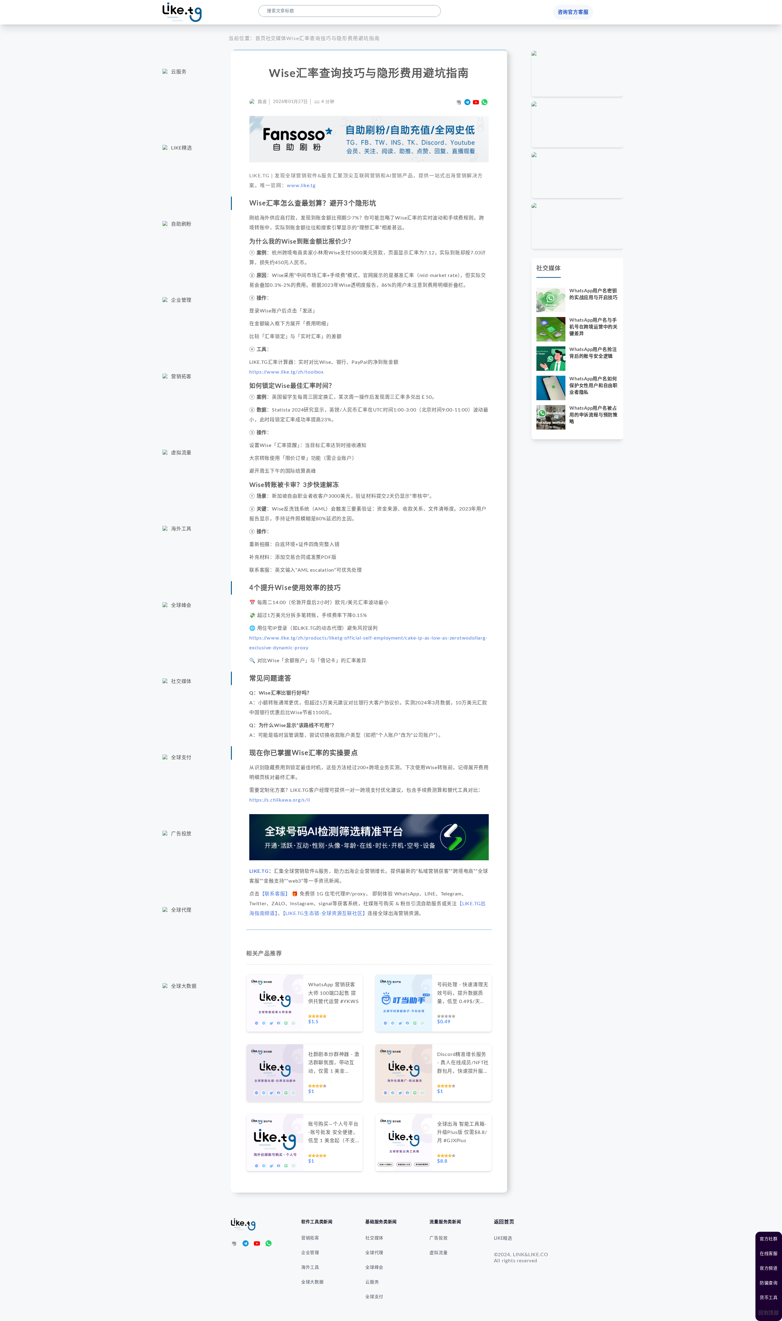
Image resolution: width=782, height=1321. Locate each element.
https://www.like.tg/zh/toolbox (286, 372)
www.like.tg (301, 185)
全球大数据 (312, 1282)
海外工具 (310, 1267)
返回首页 (504, 1222)
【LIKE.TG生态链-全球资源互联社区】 (325, 913)
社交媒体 (276, 38)
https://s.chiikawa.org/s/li (279, 800)
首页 (260, 38)
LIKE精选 (503, 1238)
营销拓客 (310, 1238)
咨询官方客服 (573, 12)
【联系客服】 (275, 893)
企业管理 (310, 1253)
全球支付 (374, 1297)
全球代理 (374, 1253)
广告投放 (438, 1238)
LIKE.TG (259, 871)
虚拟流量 (438, 1253)
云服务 (372, 1282)
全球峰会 (374, 1267)
